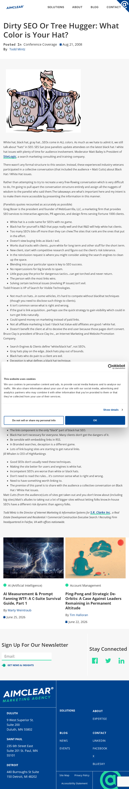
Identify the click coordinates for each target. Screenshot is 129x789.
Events (65, 748)
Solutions (56, 7)
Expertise (100, 719)
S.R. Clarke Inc (100, 512)
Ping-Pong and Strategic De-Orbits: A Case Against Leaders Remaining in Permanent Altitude (93, 600)
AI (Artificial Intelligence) (25, 585)
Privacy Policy (81, 775)
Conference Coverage (40, 44)
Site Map (64, 775)
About (77, 7)
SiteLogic (9, 156)
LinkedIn (99, 741)
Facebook (100, 748)
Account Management (85, 585)
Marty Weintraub (19, 610)
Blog (95, 7)
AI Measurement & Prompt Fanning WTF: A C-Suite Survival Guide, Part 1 (32, 598)
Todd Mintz (17, 49)
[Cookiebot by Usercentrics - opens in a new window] (110, 366)
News (64, 741)
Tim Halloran (79, 615)
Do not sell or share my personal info (34, 420)
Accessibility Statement (74, 783)
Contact (114, 7)
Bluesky (99, 764)
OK (95, 420)
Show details (111, 409)
